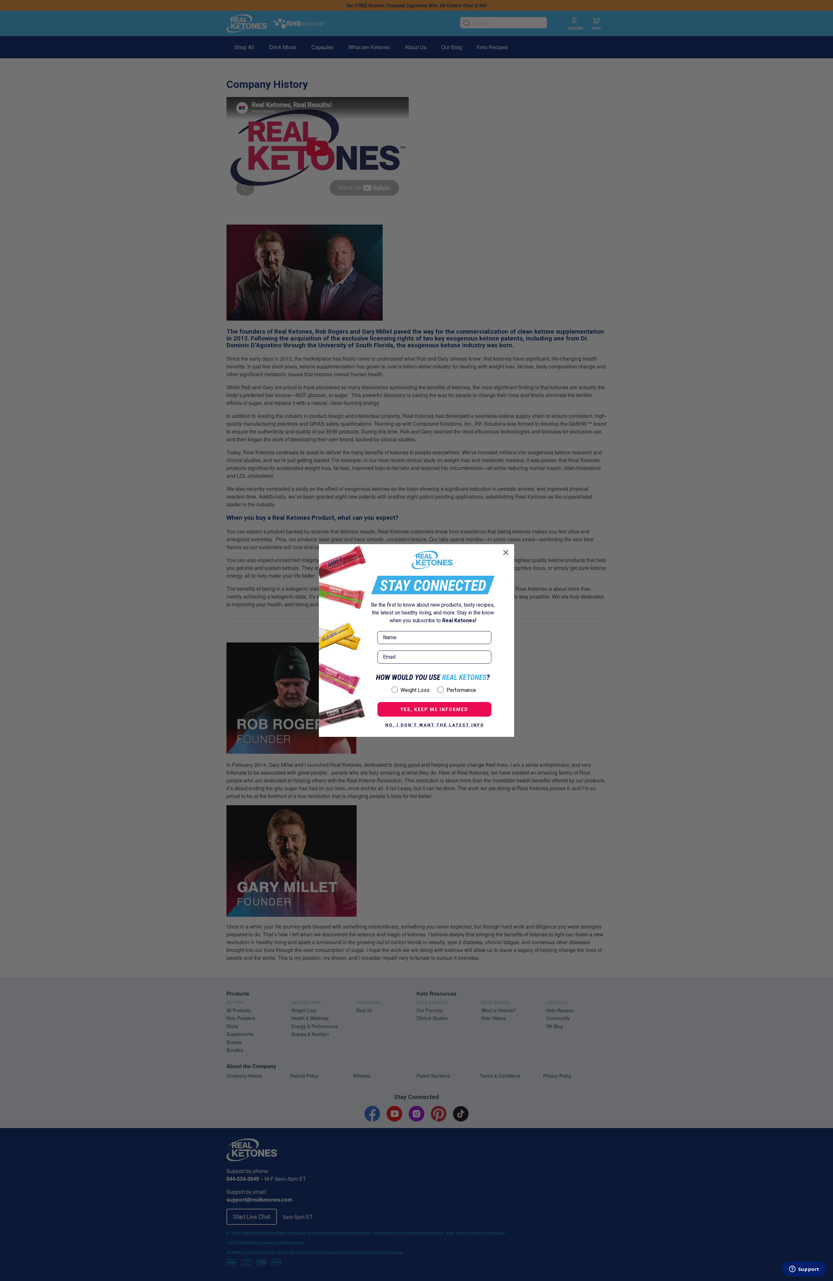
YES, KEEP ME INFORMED (434, 709)
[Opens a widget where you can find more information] (804, 1269)
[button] (434, 725)
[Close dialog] (506, 552)
